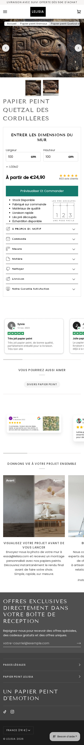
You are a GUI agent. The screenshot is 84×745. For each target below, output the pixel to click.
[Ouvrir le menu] (9, 12)
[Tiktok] (5, 711)
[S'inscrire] (76, 643)
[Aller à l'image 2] (50, 87)
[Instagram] (12, 711)
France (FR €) (16, 730)
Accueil (11, 23)
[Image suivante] (78, 48)
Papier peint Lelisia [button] (18, 677)
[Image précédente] (5, 48)
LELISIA (11, 739)
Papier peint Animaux (33, 23)
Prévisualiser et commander (42, 191)
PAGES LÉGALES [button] (14, 665)
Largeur (11, 150)
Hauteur (49, 150)
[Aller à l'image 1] (33, 87)
